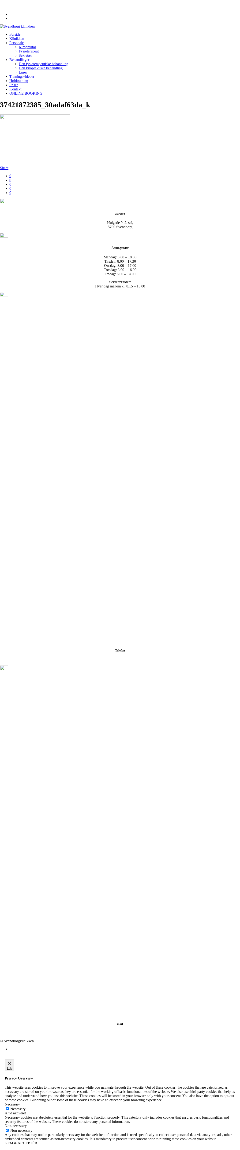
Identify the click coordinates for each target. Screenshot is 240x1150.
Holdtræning (18, 81)
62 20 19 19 (11, 2)
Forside (14, 34)
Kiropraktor (27, 47)
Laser (23, 72)
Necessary (18, 1109)
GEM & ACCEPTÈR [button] (21, 1143)
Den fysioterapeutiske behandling (43, 64)
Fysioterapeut (29, 51)
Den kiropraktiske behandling (41, 68)
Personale (16, 43)
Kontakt (15, 89)
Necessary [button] (12, 1104)
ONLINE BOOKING (25, 93)
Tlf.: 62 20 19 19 (120, 660)
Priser (13, 85)
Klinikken (16, 39)
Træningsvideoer (21, 76)
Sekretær (25, 55)
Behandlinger (19, 60)
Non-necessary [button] (16, 1126)
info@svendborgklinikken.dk (23, 6)
